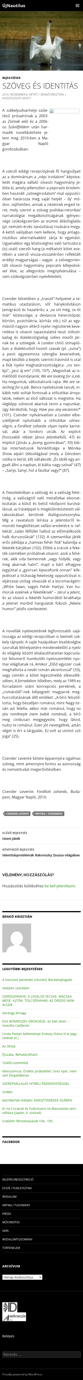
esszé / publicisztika (17, 1188)
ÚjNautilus (13, 5)
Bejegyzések (11, 78)
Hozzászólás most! (16, 98)
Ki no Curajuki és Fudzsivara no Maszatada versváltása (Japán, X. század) (39, 1110)
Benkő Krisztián (52, 94)
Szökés (7, 1092)
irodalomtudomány (17, 1239)
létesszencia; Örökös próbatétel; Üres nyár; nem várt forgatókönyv (39, 1073)
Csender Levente (17, 813)
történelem (11, 1248)
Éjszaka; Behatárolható (19, 1054)
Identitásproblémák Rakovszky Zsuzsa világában (41, 852)
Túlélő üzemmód (15, 1063)
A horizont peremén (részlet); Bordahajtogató (37, 980)
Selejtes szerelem (15, 988)
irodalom (9, 1197)
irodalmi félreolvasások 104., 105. (27, 1121)
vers (5, 1231)
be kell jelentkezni (59, 885)
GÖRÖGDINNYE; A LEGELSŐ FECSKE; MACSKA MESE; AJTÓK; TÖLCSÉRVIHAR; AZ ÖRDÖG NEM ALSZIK (38, 1000)
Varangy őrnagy (14, 1013)
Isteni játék (14, 836)
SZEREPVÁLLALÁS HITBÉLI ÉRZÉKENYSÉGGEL (35, 1083)
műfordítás (11, 1222)
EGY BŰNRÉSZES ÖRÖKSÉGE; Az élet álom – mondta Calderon (35, 1023)
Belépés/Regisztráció (17, 1180)
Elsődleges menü (77, 5)
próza (6, 1214)
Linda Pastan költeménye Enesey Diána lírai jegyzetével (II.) (40, 1036)
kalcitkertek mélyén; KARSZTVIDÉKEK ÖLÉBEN (37, 1100)
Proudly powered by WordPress (22, 1374)
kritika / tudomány (49, 813)
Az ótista (8, 1046)
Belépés (8, 1336)
